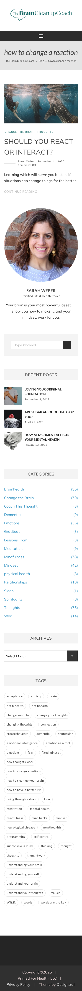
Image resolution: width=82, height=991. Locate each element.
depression (65, 734)
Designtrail (66, 984)
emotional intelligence (22, 743)
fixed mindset (51, 752)
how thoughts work (20, 762)
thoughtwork (36, 855)
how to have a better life (24, 790)
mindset (61, 818)
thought (66, 846)
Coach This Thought (21, 506)
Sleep (9, 590)
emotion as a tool (58, 743)
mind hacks (39, 818)
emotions (13, 752)
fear (30, 752)
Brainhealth (14, 489)
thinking (46, 846)
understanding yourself (23, 874)
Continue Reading (20, 191)
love (47, 799)
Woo (8, 616)
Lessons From (15, 540)
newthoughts (52, 827)
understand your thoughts (25, 893)
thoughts (13, 855)
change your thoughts (52, 715)
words (28, 902)
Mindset (11, 565)
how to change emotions (24, 771)
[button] (41, 36)
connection (48, 724)
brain (53, 696)
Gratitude (12, 531)
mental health (40, 809)
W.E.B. (11, 902)
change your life (18, 715)
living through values (21, 799)
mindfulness (15, 818)
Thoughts (45, 131)
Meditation (13, 548)
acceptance (15, 696)
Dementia (12, 514)
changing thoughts (20, 724)
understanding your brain (24, 865)
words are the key (53, 902)
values (55, 893)
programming (16, 836)
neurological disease (21, 827)
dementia (43, 734)
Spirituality (13, 599)
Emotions (12, 523)
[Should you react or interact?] (41, 103)
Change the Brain (20, 131)
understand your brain (22, 883)
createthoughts (17, 734)
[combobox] (41, 656)
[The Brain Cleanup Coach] (41, 15)
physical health (17, 573)
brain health (15, 706)
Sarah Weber (26, 161)
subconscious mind (20, 846)
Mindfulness (14, 557)
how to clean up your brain (25, 780)
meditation (14, 809)
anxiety (36, 696)
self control (41, 836)
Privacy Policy (18, 984)
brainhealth (40, 706)
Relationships (15, 582)
